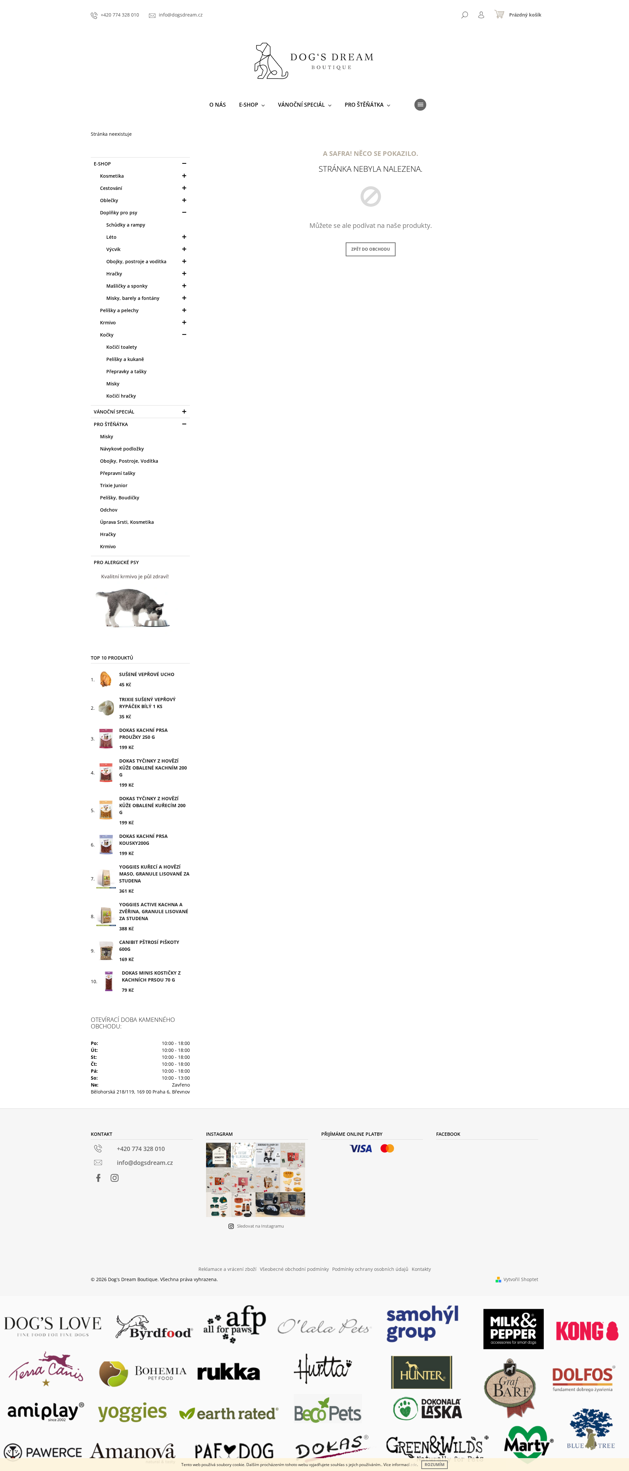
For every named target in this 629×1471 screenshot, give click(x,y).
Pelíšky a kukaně (125, 359)
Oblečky (109, 200)
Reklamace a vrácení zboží (227, 1269)
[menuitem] (217, 105)
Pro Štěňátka (111, 424)
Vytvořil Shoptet (521, 1279)
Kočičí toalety (121, 347)
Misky (113, 383)
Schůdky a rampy (125, 225)
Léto (111, 237)
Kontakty (421, 1269)
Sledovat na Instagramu (260, 1226)
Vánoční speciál (114, 412)
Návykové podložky (122, 449)
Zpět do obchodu (370, 249)
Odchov (108, 510)
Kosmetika (112, 176)
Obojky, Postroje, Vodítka (129, 461)
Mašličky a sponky (127, 286)
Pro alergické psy (116, 562)
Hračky (114, 273)
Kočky (107, 335)
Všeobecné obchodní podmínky (294, 1269)
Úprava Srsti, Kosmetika (127, 522)
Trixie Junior (113, 485)
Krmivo (108, 322)
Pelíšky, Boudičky (119, 497)
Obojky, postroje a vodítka (136, 261)
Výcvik (113, 249)
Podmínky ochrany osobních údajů (370, 1269)
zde (413, 1464)
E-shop (102, 164)
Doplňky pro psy (118, 212)
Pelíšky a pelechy (119, 310)
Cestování (111, 188)
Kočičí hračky (121, 396)
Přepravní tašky (117, 473)
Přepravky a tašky (126, 371)
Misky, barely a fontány (132, 298)
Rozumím (434, 1464)
